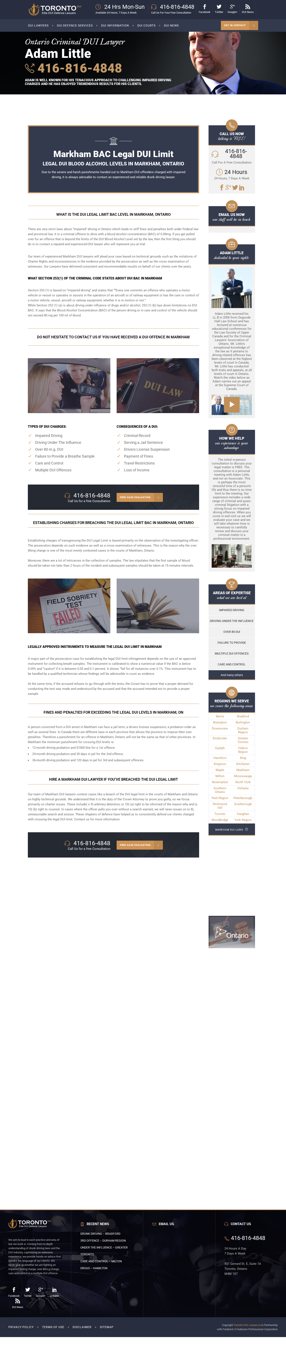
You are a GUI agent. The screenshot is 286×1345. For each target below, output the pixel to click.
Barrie (220, 716)
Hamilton (219, 758)
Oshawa (243, 788)
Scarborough (243, 804)
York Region (242, 820)
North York (243, 782)
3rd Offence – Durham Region (103, 1240)
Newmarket (220, 782)
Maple (220, 770)
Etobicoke (220, 738)
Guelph (220, 748)
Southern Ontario (220, 790)
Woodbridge (219, 820)
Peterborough (242, 798)
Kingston (220, 764)
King (243, 758)
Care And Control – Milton (101, 1261)
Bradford (243, 716)
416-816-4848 (78, 68)
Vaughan (243, 814)
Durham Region (242, 730)
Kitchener (243, 764)
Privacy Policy (21, 1327)
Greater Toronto (243, 740)
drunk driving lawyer (160, 177)
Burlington (243, 722)
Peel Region (220, 798)
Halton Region (243, 750)
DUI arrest (73, 727)
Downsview (220, 728)
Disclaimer (82, 1327)
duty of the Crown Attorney (125, 799)
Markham (243, 770)
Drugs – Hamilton (93, 1268)
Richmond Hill (220, 806)
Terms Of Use (53, 1327)
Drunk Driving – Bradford (100, 1233)
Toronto (219, 814)
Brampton (220, 722)
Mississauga (243, 776)
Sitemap (106, 1327)
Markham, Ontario (141, 550)
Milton (219, 776)
